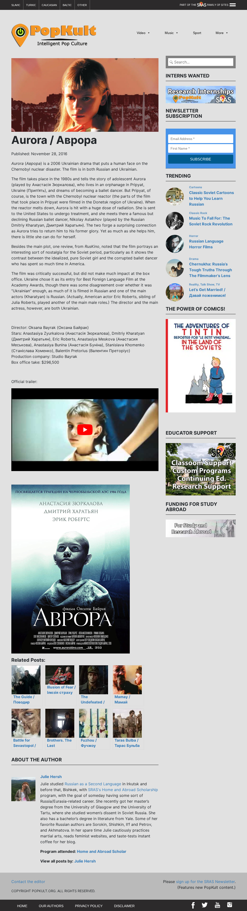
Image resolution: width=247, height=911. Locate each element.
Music (169, 33)
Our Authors (51, 906)
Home (22, 906)
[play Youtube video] (84, 429)
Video (141, 33)
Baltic (67, 5)
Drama (194, 259)
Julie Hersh (51, 776)
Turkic (31, 5)
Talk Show (207, 284)
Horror (193, 236)
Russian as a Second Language (93, 783)
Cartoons (195, 187)
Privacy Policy (89, 906)
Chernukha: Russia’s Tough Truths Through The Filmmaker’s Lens (210, 270)
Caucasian (49, 5)
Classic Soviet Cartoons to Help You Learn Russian (211, 198)
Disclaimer (124, 906)
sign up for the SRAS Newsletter (205, 881)
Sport (197, 33)
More (220, 33)
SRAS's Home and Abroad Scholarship (123, 789)
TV (218, 284)
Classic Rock (198, 213)
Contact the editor (28, 881)
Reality (194, 284)
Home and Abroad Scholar (101, 851)
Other (82, 5)
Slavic (15, 5)
